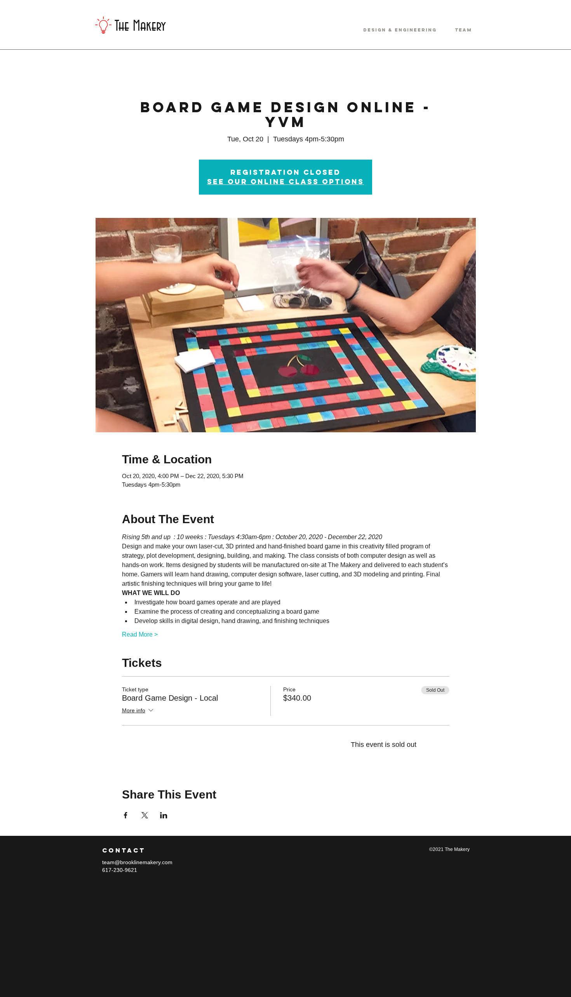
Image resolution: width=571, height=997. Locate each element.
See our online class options (285, 181)
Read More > (140, 634)
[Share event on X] (144, 815)
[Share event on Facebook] (125, 815)
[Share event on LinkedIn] (163, 815)
